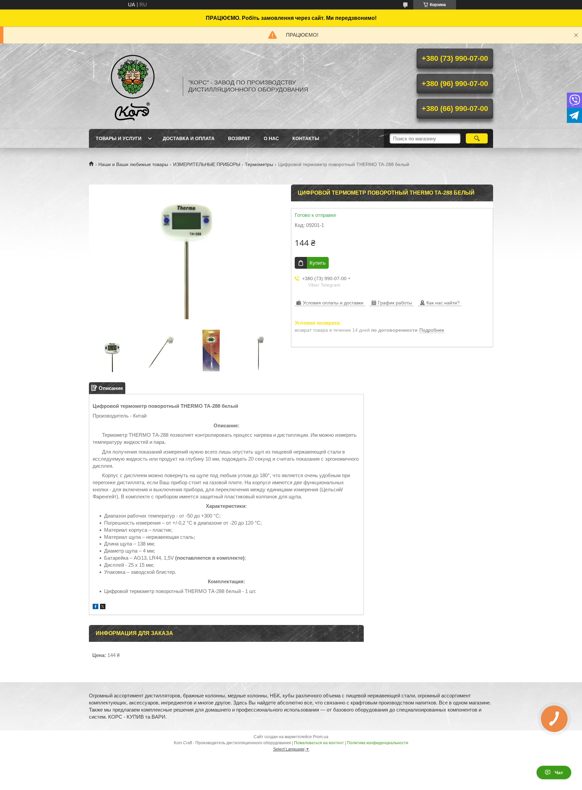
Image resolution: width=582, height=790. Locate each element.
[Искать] (477, 138)
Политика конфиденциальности (377, 742)
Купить (318, 263)
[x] (102, 607)
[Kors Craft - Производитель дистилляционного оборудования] (132, 86)
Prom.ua (320, 736)
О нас (271, 138)
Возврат (239, 138)
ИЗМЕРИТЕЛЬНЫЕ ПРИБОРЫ (206, 164)
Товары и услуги (118, 138)
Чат (559, 772)
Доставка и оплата (189, 138)
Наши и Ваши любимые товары (133, 164)
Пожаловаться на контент (319, 742)
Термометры (259, 164)
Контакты (305, 138)
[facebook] (95, 607)
